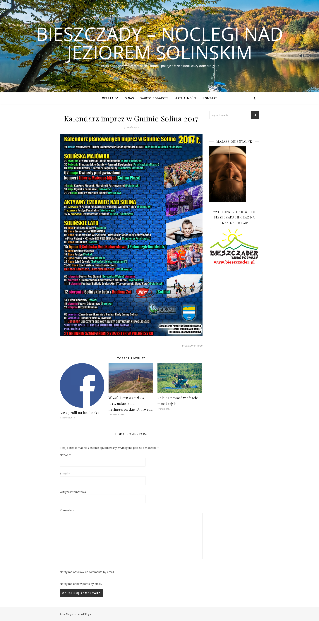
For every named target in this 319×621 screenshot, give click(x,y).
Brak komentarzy (192, 345)
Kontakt (210, 98)
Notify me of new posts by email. (81, 584)
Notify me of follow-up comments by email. (87, 572)
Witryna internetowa (73, 492)
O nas (129, 98)
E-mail (65, 473)
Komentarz (67, 510)
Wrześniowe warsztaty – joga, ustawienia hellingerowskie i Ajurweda (130, 403)
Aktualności (185, 98)
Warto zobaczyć (154, 98)
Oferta (108, 98)
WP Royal (86, 614)
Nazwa (65, 455)
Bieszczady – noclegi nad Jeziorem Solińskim (159, 42)
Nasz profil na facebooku (79, 412)
